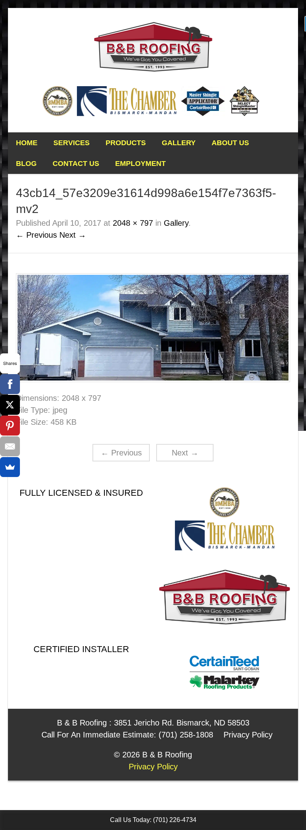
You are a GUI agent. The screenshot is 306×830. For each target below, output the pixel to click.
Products (126, 143)
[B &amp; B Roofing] (153, 45)
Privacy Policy (248, 734)
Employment (140, 164)
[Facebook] (10, 384)
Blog (26, 164)
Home (26, 143)
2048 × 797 (133, 223)
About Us (230, 143)
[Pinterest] (10, 426)
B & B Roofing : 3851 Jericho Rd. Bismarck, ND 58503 (153, 722)
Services (71, 143)
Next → (72, 235)
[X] (10, 405)
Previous (121, 452)
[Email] (10, 446)
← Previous (36, 235)
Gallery (179, 143)
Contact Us (76, 164)
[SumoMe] (10, 467)
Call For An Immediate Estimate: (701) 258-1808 (127, 734)
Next (185, 452)
